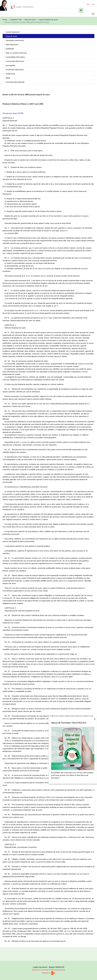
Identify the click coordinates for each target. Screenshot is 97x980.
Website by (46, 973)
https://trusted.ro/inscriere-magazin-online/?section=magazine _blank (72, 747)
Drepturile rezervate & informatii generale (48, 970)
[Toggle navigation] (93, 14)
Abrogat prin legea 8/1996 (13, 113)
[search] (81, 10)
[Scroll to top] (91, 974)
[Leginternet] (22, 7)
